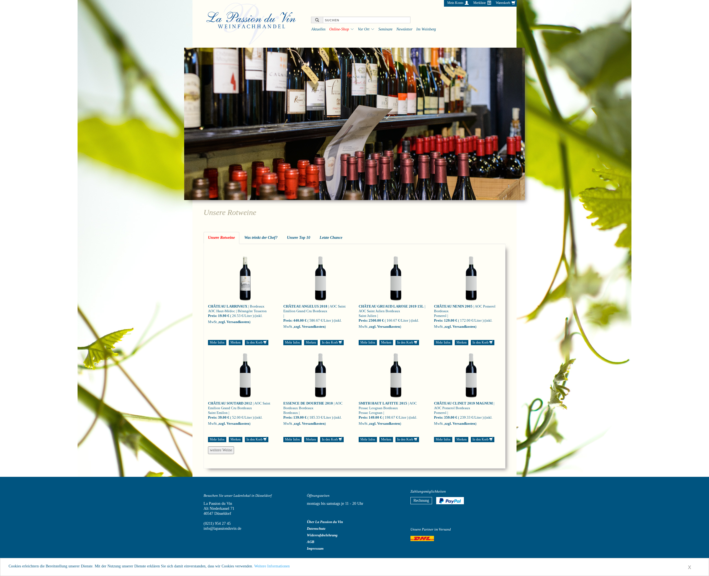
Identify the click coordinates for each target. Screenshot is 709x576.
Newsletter (404, 29)
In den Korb (254, 342)
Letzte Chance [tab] (331, 237)
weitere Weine (221, 450)
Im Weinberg (426, 29)
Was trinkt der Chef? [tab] (261, 237)
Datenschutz (316, 528)
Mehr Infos (217, 342)
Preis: (212, 316)
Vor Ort (363, 29)
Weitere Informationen (272, 566)
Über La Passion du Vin (325, 522)
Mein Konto (455, 3)
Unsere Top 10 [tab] (298, 237)
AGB (310, 542)
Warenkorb (503, 3)
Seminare (385, 29)
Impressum (315, 548)
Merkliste (479, 3)
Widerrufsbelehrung (322, 535)
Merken (235, 342)
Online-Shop (339, 29)
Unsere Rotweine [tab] (221, 237)
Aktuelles (318, 29)
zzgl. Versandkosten (234, 322)
